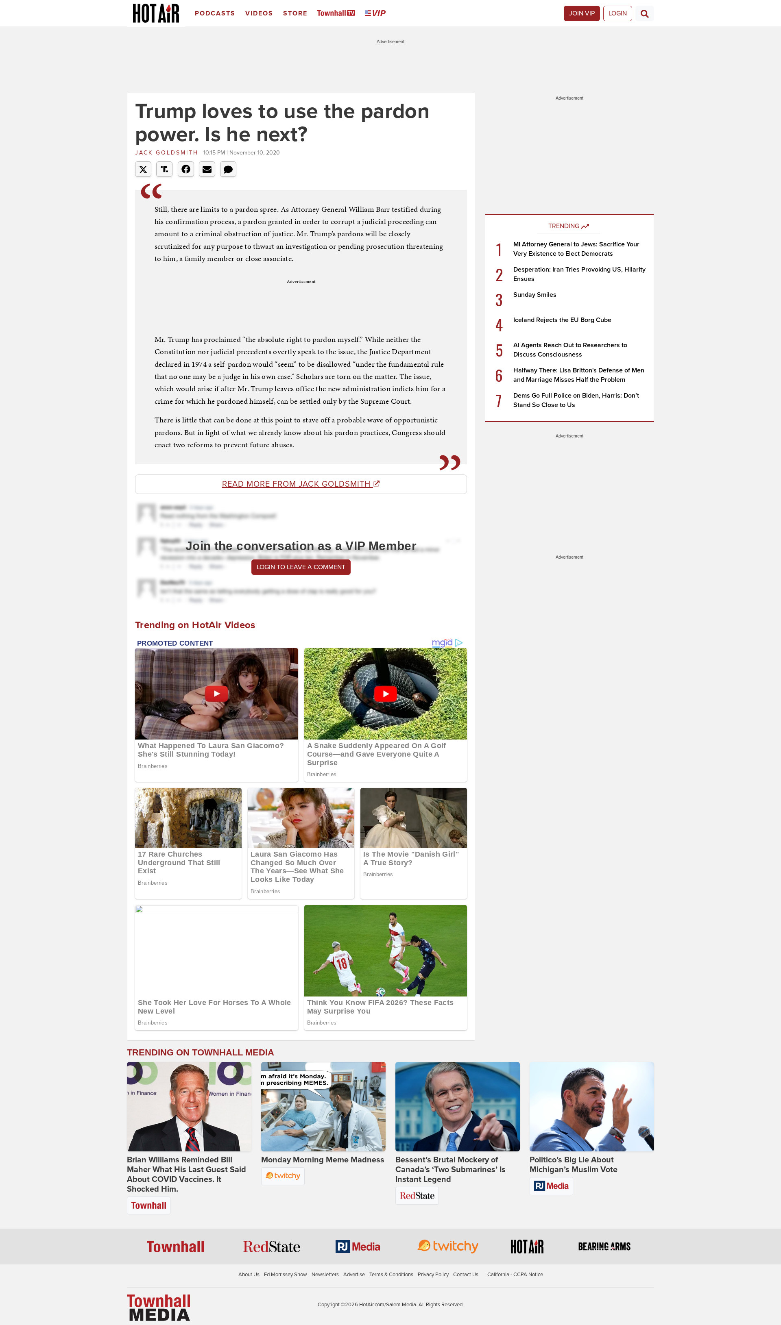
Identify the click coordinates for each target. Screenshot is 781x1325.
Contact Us (465, 1274)
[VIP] (377, 13)
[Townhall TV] (338, 13)
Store (295, 13)
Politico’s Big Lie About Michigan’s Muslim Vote (573, 1165)
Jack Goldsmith (168, 152)
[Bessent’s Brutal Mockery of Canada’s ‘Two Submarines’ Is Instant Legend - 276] (457, 1106)
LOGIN (618, 13)
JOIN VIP (582, 13)
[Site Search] (644, 13)
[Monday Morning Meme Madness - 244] (323, 1106)
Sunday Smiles (534, 295)
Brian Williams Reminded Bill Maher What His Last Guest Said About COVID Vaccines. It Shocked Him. (186, 1174)
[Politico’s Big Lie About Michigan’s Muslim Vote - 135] (592, 1106)
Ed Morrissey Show (285, 1274)
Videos (259, 13)
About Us (249, 1274)
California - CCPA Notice (515, 1274)
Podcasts (215, 13)
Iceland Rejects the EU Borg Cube (562, 320)
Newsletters (325, 1274)
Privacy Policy (433, 1274)
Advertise (354, 1274)
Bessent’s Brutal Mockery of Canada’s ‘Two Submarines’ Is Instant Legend (450, 1169)
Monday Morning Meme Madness (322, 1160)
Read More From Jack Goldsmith (297, 484)
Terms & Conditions (391, 1274)
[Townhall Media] (158, 1307)
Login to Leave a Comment (301, 567)
